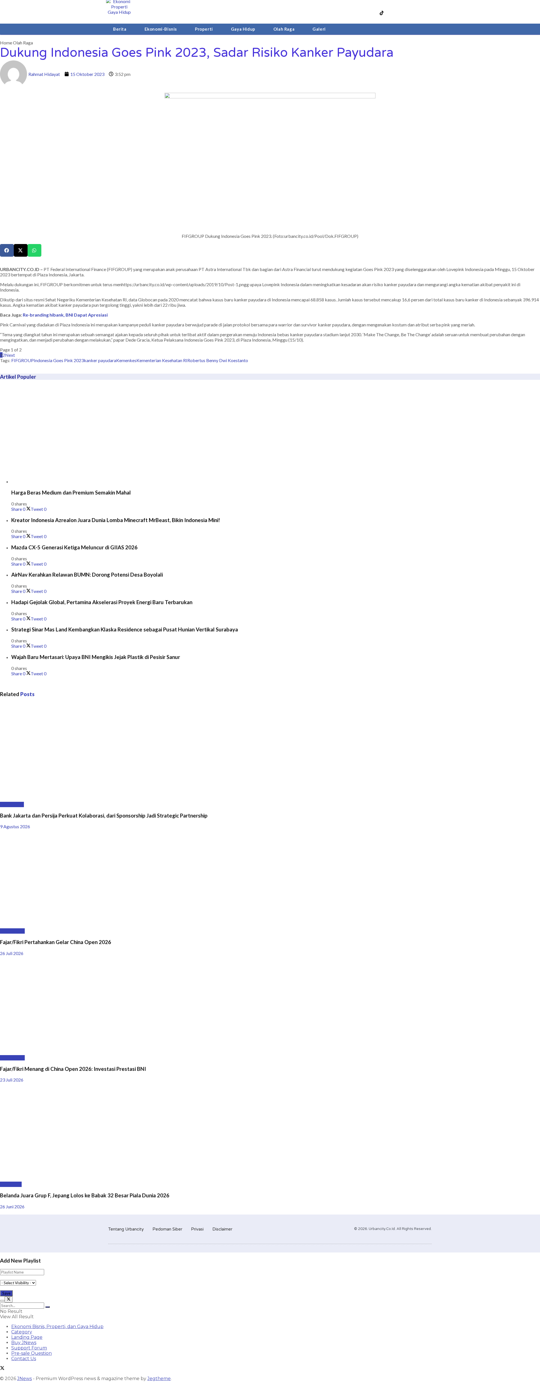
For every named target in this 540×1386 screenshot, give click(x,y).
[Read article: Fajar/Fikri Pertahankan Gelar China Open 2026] (270, 878)
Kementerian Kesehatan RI (161, 360)
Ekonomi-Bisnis (161, 28)
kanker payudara (100, 360)
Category (21, 1332)
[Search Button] (47, 1307)
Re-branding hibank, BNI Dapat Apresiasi (65, 314)
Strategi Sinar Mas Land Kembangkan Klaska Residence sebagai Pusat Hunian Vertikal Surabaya (124, 629)
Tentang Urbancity (126, 1229)
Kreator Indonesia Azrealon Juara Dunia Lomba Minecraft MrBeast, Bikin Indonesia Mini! (115, 520)
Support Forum (29, 1348)
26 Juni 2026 (12, 1206)
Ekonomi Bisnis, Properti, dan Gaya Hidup (57, 1326)
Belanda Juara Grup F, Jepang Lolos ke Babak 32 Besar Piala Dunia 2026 (84, 1195)
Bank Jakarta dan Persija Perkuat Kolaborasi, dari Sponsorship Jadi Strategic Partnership (104, 815)
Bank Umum (12, 804)
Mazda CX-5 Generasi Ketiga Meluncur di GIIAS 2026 (74, 547)
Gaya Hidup (243, 28)
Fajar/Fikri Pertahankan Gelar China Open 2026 (55, 942)
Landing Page (26, 1337)
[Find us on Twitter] (2, 1368)
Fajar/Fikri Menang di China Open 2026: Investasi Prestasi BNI (73, 1069)
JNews (24, 1378)
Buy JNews (23, 1342)
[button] (7, 250)
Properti (204, 28)
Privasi (197, 1229)
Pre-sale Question (31, 1353)
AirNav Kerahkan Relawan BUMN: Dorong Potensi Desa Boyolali (87, 575)
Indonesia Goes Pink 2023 (59, 360)
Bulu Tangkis (12, 931)
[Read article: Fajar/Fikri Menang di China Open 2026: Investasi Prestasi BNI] (270, 1005)
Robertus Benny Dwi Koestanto (217, 360)
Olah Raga (283, 28)
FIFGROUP (22, 360)
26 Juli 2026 (11, 953)
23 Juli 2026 (11, 1079)
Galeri (319, 28)
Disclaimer (222, 1229)
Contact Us (23, 1358)
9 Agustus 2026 (15, 826)
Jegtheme (159, 1378)
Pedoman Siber (167, 1229)
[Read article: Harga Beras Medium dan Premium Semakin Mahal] (275, 434)
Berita (120, 28)
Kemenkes (126, 360)
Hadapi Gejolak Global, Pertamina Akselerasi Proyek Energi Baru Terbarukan (101, 602)
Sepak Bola (11, 1184)
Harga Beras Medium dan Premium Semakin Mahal (71, 492)
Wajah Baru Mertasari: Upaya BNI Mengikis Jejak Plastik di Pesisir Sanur (95, 657)
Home (6, 42)
